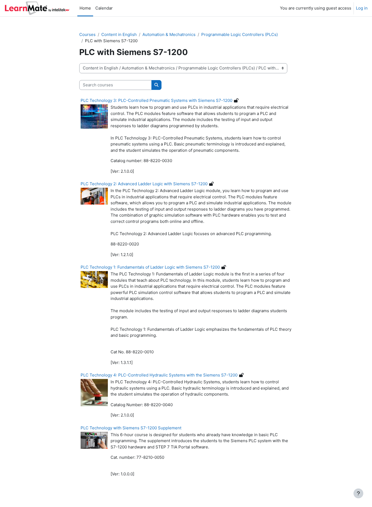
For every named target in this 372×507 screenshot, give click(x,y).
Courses (87, 34)
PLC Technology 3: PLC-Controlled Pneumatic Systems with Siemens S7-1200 (156, 100)
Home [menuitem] (85, 8)
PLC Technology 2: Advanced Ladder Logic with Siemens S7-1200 (144, 183)
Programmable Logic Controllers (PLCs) (239, 34)
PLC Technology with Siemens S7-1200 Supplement (131, 427)
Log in (362, 8)
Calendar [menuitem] (104, 8)
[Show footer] (358, 493)
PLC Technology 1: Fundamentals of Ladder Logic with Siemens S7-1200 (150, 267)
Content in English (119, 34)
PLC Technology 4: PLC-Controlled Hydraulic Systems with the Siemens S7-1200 (159, 375)
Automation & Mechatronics (169, 34)
